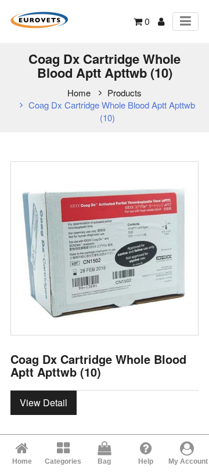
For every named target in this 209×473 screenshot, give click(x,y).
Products (124, 92)
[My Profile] (161, 21)
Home (79, 92)
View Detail (43, 402)
